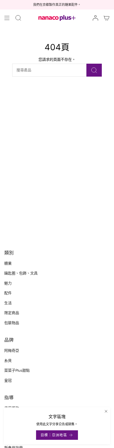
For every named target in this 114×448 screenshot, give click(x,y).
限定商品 (11, 313)
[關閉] (106, 411)
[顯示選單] (7, 18)
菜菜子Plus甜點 (17, 370)
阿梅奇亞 (11, 350)
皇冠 (8, 380)
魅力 (8, 283)
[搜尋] (94, 70)
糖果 (8, 263)
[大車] (106, 18)
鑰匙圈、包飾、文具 (21, 273)
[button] (18, 18)
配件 (8, 293)
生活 (8, 303)
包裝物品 (11, 323)
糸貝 (8, 360)
